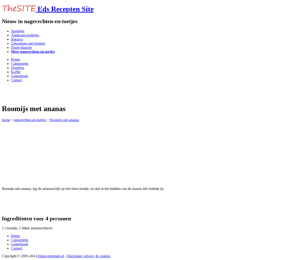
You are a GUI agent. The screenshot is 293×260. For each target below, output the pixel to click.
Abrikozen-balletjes (25, 35)
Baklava (17, 39)
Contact (16, 80)
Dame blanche (21, 47)
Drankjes (17, 68)
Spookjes (17, 31)
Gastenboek (19, 76)
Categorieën (19, 64)
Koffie (15, 72)
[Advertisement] (55, 93)
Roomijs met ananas (64, 120)
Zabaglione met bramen (28, 43)
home (6, 120)
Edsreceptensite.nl (51, 256)
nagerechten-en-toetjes (30, 120)
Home (15, 59)
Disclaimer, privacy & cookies (88, 256)
